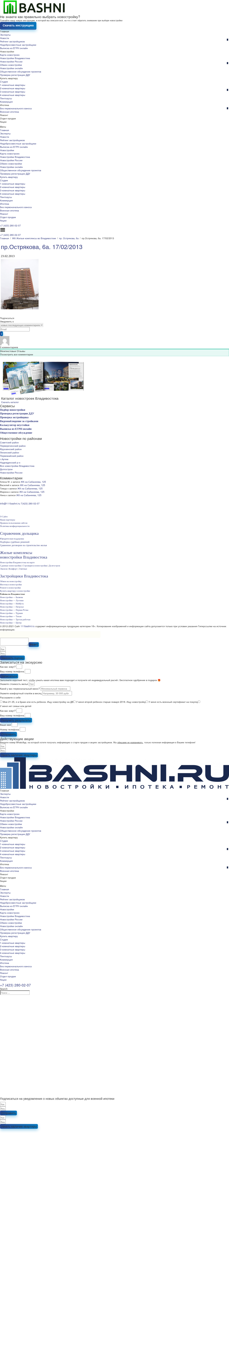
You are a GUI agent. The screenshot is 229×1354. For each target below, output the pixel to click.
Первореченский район (13, 445)
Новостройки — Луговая (11, 600)
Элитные (23, 569)
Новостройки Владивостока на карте (17, 562)
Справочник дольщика (19, 533)
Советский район (9, 442)
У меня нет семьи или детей (15, 706)
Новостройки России (11, 61)
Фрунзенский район (11, 449)
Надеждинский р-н (10, 462)
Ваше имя (5, 724)
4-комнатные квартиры (12, 95)
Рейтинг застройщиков (12, 41)
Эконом (3, 569)
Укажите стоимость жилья (14, 684)
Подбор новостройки (12, 409)
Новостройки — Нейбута (12, 603)
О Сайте (4, 516)
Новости (4, 38)
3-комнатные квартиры (12, 91)
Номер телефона (9, 729)
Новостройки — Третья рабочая (15, 619)
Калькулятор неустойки (14, 425)
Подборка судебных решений (15, 542)
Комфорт (13, 569)
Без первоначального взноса (16, 108)
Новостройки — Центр (11, 622)
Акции (3, 121)
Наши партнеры (7, 520)
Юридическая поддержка (12, 538)
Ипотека (4, 105)
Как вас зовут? (8, 666)
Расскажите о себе (10, 697)
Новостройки (7, 51)
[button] (114, 126)
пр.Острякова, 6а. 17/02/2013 (41, 246)
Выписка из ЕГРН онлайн (14, 48)
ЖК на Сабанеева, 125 (33, 481)
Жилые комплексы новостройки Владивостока (23, 554)
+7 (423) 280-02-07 (10, 225)
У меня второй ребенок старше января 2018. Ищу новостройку (111, 701)
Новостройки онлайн (11, 68)
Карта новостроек (9, 54)
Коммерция (6, 101)
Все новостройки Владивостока (17, 465)
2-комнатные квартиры (12, 88)
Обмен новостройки (11, 64)
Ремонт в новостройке (10, 587)
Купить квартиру (9, 78)
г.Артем (4, 459)
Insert (34, 644)
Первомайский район (11, 455)
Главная (4, 31)
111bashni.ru (28, 626)
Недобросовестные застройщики (18, 44)
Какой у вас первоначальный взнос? (20, 688)
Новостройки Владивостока (15, 58)
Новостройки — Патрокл (12, 607)
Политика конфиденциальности (15, 526)
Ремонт (4, 115)
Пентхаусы (6, 98)
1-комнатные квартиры (12, 85)
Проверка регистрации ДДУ (15, 74)
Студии (4, 81)
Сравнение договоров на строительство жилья (23, 545)
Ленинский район (9, 452)
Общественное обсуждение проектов (20, 71)
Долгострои (6, 469)
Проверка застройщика (14, 417)
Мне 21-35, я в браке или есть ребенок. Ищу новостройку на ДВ (38, 701)
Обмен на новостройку (11, 581)
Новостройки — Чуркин (11, 613)
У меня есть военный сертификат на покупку (173, 701)
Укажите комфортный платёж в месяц (21, 693)
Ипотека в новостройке (11, 584)
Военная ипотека (9, 111)
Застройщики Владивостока (24, 576)
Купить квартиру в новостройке (15, 591)
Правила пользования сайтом (13, 523)
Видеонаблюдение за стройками (19, 421)
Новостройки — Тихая (10, 616)
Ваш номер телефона (12, 671)
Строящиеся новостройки (35, 565)
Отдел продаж (8, 118)
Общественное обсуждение (16, 432)
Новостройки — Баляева (11, 597)
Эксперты (5, 34)
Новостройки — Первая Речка (14, 610)
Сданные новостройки (10, 565)
